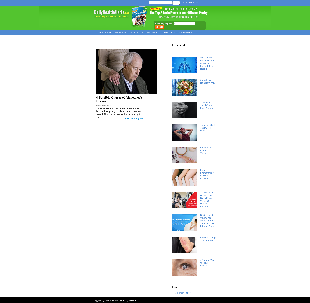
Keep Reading (132, 118)
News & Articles (154, 32)
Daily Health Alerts (104, 105)
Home (185, 3)
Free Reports (169, 32)
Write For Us (194, 3)
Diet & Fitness (120, 32)
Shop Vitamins (105, 32)
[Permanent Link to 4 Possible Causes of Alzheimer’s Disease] (126, 93)
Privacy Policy (184, 292)
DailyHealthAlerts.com (113, 301)
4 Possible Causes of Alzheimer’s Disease (119, 99)
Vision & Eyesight (186, 32)
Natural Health (136, 32)
